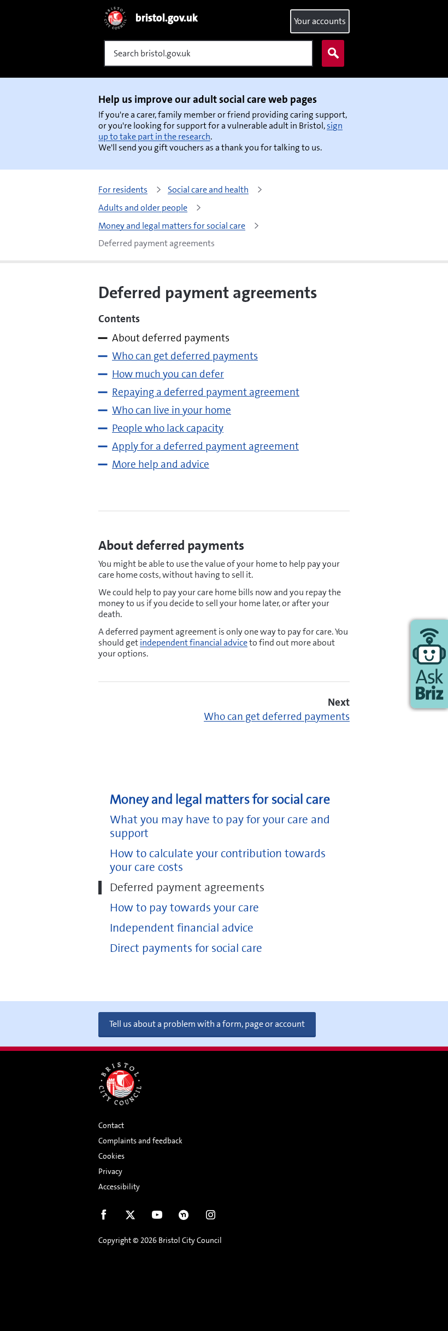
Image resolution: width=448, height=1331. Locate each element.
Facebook (103, 1217)
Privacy (110, 1171)
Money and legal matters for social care (220, 799)
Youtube (157, 1217)
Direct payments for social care (186, 948)
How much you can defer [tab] (168, 374)
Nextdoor (184, 1217)
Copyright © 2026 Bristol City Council (160, 1240)
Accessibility (119, 1186)
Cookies (111, 1156)
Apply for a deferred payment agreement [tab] (205, 446)
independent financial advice (193, 642)
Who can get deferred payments (277, 716)
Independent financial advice (182, 928)
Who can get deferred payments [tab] (185, 356)
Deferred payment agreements (187, 887)
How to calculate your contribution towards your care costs (218, 860)
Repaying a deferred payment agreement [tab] (205, 392)
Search (333, 53)
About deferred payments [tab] (170, 338)
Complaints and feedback (140, 1141)
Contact (111, 1125)
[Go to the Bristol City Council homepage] (120, 1084)
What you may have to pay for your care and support (220, 826)
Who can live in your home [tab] (171, 410)
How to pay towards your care (184, 908)
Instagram (210, 1217)
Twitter (130, 1217)
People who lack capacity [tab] (167, 428)
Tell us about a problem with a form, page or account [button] (207, 1024)
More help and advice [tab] (160, 464)
